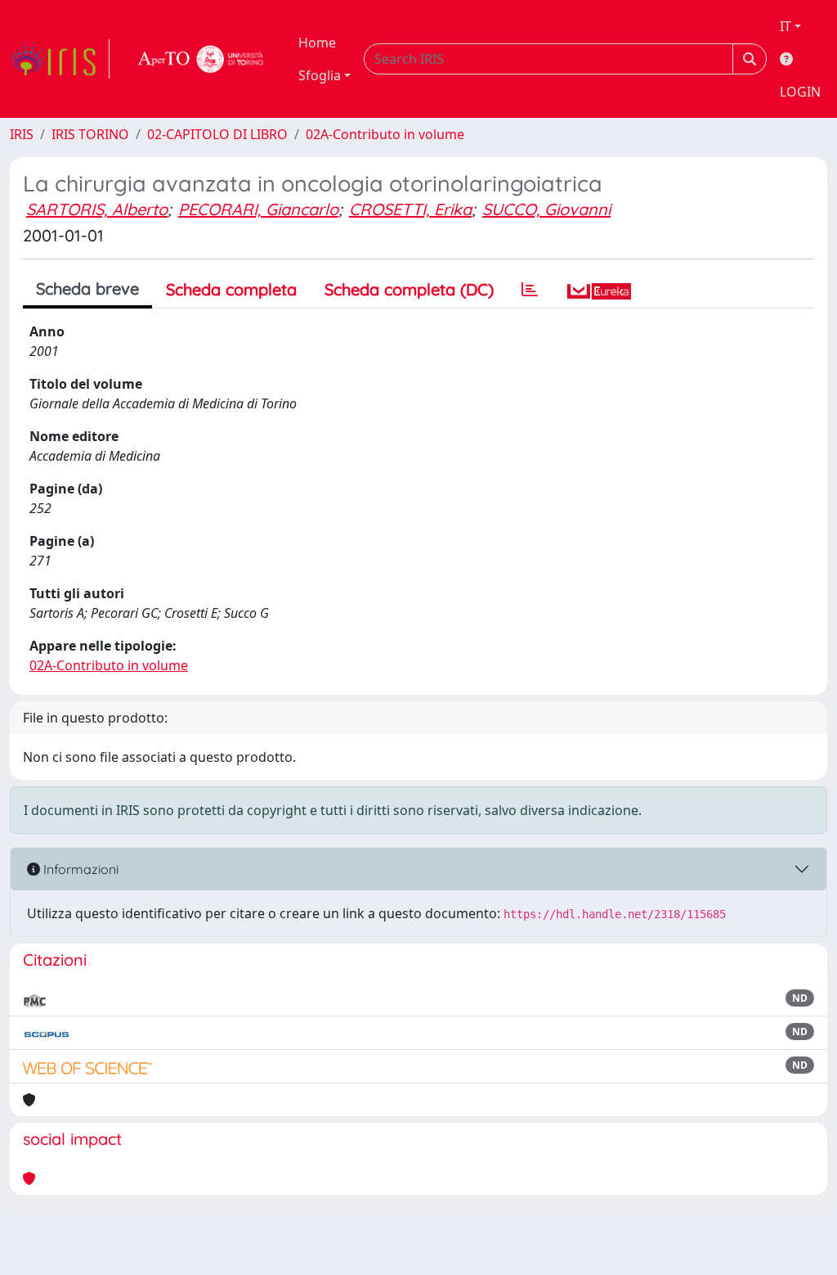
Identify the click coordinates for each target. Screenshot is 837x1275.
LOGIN (800, 92)
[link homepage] (60, 59)
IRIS (22, 134)
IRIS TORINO (90, 134)
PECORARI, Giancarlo (258, 209)
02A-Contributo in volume (385, 134)
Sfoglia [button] (319, 75)
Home (317, 43)
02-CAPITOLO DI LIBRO (217, 134)
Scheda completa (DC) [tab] (409, 289)
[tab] (530, 290)
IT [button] (785, 26)
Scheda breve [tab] (87, 288)
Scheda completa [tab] (231, 289)
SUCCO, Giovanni (546, 209)
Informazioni (79, 869)
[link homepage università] (201, 59)
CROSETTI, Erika (410, 209)
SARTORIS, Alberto (97, 209)
